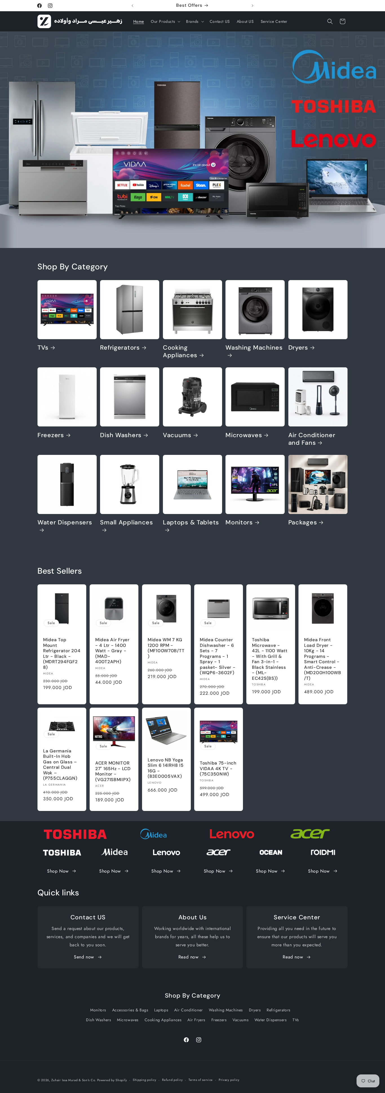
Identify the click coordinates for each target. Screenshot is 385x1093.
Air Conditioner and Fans (311, 439)
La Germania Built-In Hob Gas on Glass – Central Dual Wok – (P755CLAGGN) (60, 764)
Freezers (50, 435)
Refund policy (172, 1080)
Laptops (161, 1010)
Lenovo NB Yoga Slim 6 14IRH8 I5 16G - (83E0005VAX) (166, 768)
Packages (302, 522)
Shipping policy (144, 1080)
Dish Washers (120, 435)
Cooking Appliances (180, 351)
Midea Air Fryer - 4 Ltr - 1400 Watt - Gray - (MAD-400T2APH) (112, 651)
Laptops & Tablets (191, 522)
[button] (165, 21)
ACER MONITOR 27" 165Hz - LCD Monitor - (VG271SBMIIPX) (113, 771)
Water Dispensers (64, 522)
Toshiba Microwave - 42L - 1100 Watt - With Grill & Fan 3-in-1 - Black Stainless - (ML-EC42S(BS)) (269, 659)
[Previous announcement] (132, 5)
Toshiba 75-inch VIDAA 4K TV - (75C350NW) (218, 769)
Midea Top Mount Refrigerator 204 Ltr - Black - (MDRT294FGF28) (62, 653)
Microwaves (243, 435)
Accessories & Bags (130, 1010)
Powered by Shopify (112, 1080)
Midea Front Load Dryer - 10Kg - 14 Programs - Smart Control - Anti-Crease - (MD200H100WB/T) (322, 659)
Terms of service (201, 1080)
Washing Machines (254, 348)
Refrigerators (120, 348)
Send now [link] (84, 957)
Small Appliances (126, 522)
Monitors (239, 522)
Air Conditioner (188, 1010)
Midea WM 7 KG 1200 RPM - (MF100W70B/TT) (166, 648)
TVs (42, 348)
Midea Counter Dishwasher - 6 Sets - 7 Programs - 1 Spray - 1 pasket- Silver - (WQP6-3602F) (218, 656)
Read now (188, 957)
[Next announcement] (252, 5)
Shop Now (58, 871)
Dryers (298, 348)
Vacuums (177, 435)
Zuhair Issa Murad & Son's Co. (73, 1080)
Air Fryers (196, 1020)
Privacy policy (229, 1080)
